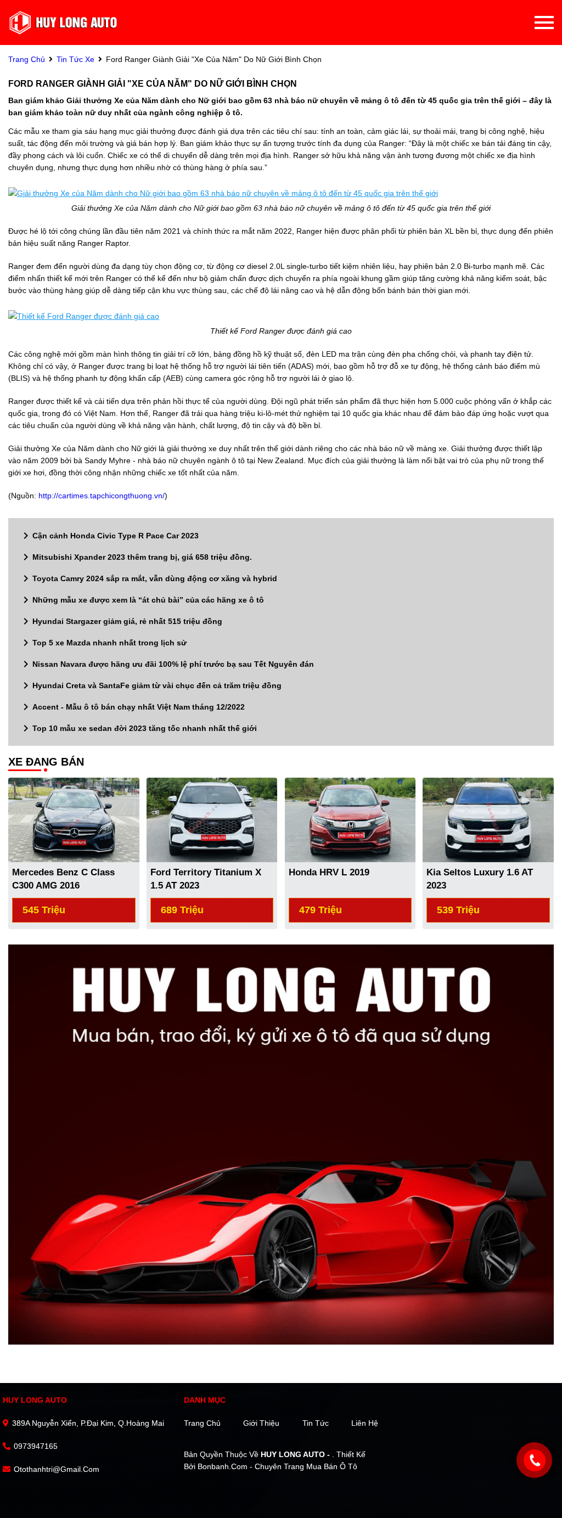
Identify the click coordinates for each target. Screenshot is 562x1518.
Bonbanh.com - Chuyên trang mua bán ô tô (277, 1466)
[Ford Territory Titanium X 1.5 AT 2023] (212, 819)
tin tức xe (75, 59)
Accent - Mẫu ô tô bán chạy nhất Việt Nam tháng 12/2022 (132, 706)
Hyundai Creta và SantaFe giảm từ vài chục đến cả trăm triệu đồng (150, 685)
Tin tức (315, 1423)
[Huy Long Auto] (63, 22)
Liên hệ (364, 1423)
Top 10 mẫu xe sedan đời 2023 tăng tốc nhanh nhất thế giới (138, 728)
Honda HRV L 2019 (329, 872)
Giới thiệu (261, 1423)
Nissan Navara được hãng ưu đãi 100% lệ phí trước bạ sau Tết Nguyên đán (166, 664)
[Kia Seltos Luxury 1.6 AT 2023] (488, 819)
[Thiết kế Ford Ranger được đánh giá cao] (83, 316)
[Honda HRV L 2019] (350, 819)
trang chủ (26, 59)
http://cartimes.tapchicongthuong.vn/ (101, 495)
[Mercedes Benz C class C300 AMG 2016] (73, 819)
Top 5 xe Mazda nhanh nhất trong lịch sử (103, 642)
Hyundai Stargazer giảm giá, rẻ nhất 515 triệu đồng (120, 621)
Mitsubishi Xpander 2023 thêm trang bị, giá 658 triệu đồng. (135, 557)
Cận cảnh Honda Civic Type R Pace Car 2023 (109, 535)
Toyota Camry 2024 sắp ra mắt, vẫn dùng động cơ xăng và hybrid (148, 578)
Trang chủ (202, 1423)
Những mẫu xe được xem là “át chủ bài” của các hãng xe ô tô (141, 599)
